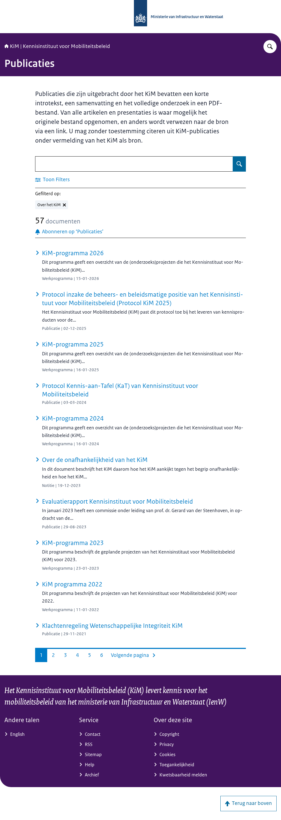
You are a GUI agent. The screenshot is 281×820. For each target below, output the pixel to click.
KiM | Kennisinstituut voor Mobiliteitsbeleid (60, 46)
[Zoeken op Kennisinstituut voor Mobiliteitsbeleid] (270, 46)
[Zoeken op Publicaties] (239, 164)
